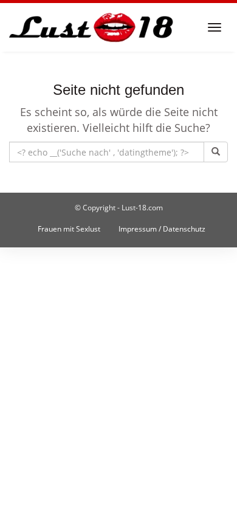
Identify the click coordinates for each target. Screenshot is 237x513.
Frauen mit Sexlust (69, 229)
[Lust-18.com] (91, 27)
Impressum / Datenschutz (161, 229)
